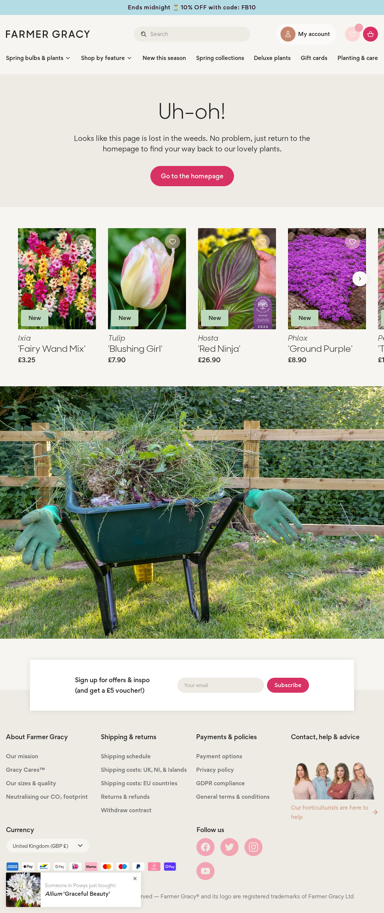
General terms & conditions (233, 796)
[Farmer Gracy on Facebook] (205, 847)
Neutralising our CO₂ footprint (47, 796)
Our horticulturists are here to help (329, 812)
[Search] (144, 34)
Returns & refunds (125, 796)
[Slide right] (360, 278)
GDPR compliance (220, 783)
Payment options (219, 756)
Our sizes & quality (31, 783)
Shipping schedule (126, 756)
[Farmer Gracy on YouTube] (205, 871)
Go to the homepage (192, 176)
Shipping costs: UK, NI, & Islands (144, 769)
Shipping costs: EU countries (139, 783)
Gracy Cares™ (25, 769)
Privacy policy (215, 769)
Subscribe (288, 685)
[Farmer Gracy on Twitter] (229, 847)
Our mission (22, 756)
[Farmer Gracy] (48, 34)
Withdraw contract (126, 810)
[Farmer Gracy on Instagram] (253, 847)
